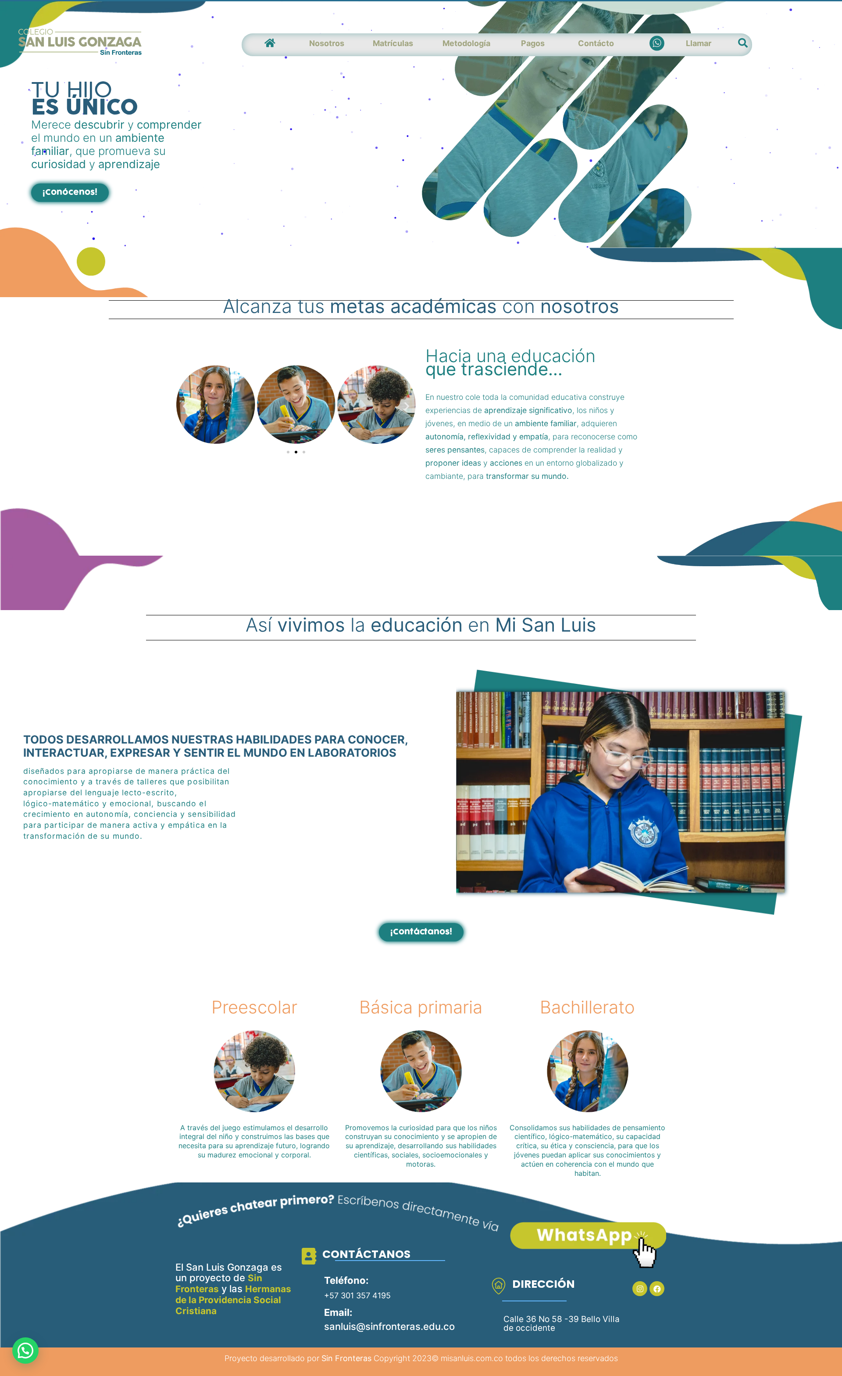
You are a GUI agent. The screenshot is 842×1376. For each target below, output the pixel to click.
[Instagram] (639, 1288)
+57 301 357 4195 (357, 1295)
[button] (70, 192)
